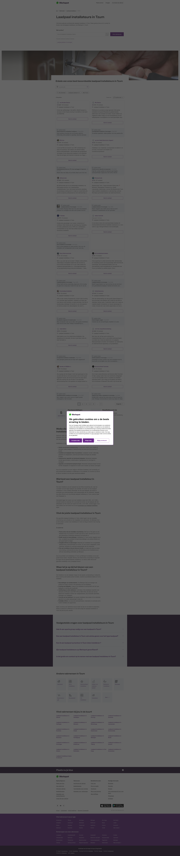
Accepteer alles (75, 440)
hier (109, 432)
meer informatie (95, 433)
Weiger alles (88, 440)
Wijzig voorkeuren (102, 440)
